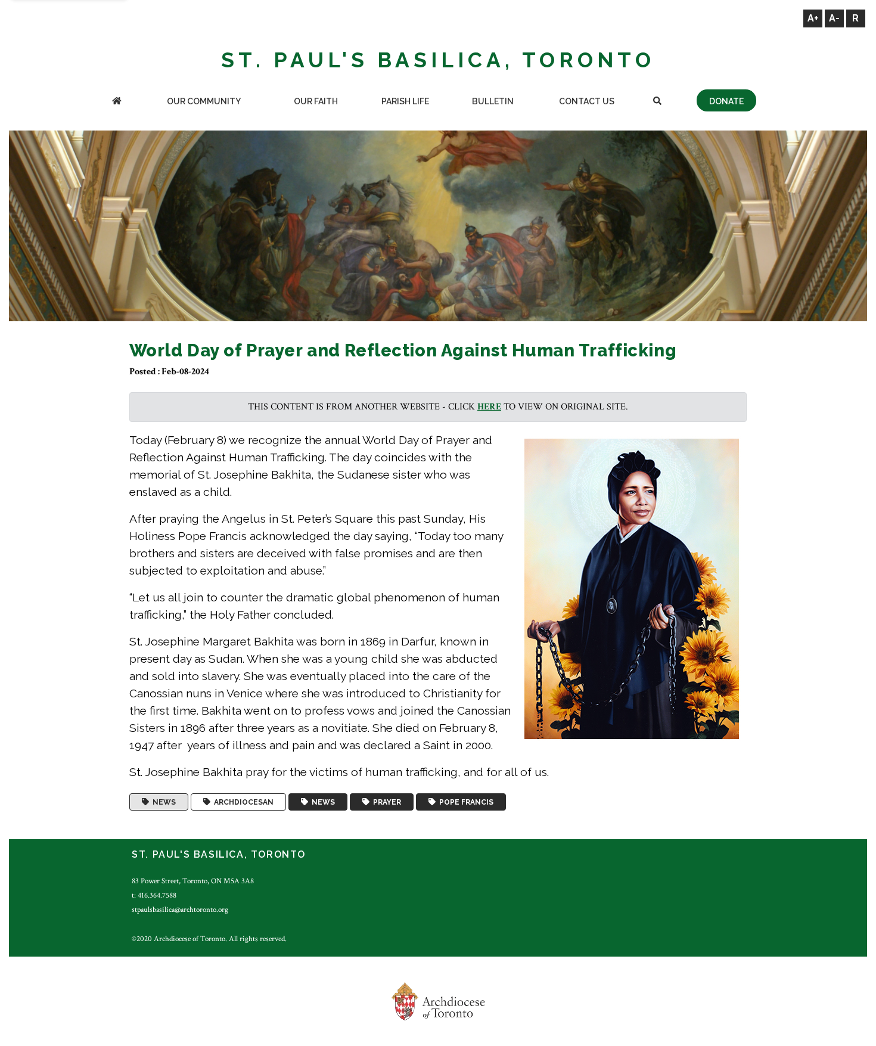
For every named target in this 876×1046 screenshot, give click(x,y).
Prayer (385, 802)
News (162, 802)
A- (834, 18)
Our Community (204, 101)
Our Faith (316, 101)
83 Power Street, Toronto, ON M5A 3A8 (193, 881)
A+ (812, 18)
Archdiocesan (242, 802)
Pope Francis (464, 802)
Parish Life (405, 101)
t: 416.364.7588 (154, 895)
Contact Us (586, 101)
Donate (726, 101)
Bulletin (493, 101)
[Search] (657, 102)
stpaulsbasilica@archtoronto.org (180, 909)
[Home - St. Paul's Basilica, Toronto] (116, 102)
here (489, 407)
